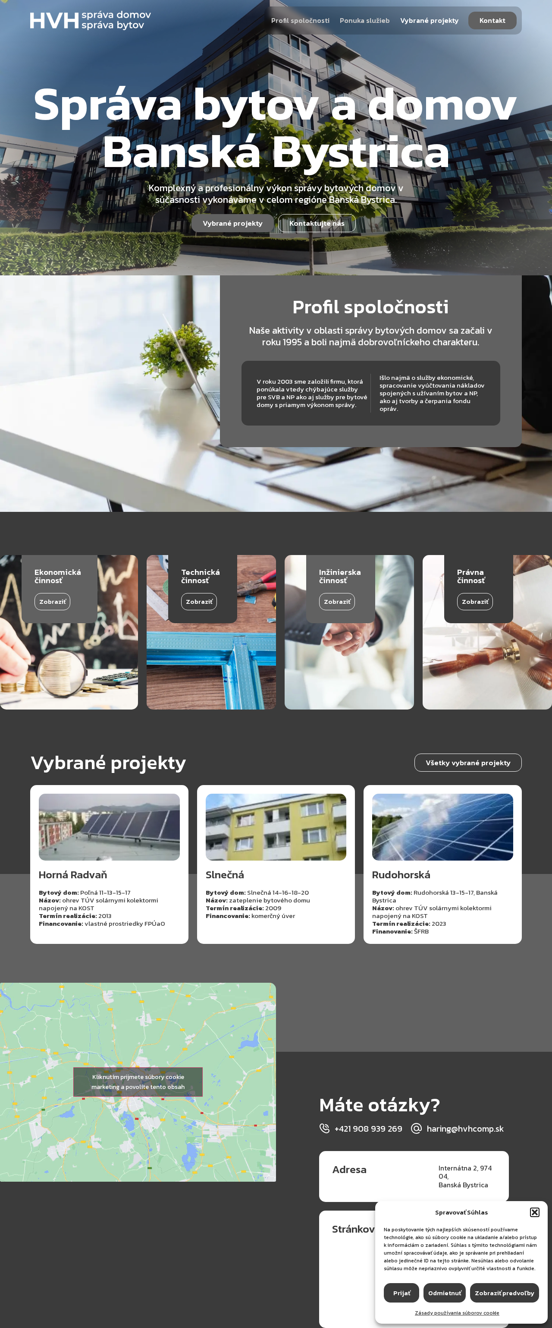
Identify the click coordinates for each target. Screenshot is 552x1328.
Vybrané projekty (429, 20)
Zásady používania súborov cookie (457, 1313)
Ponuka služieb (365, 20)
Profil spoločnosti (300, 20)
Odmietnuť (444, 1293)
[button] (534, 1212)
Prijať (401, 1293)
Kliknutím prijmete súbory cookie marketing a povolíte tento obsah (138, 1081)
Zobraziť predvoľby (504, 1293)
